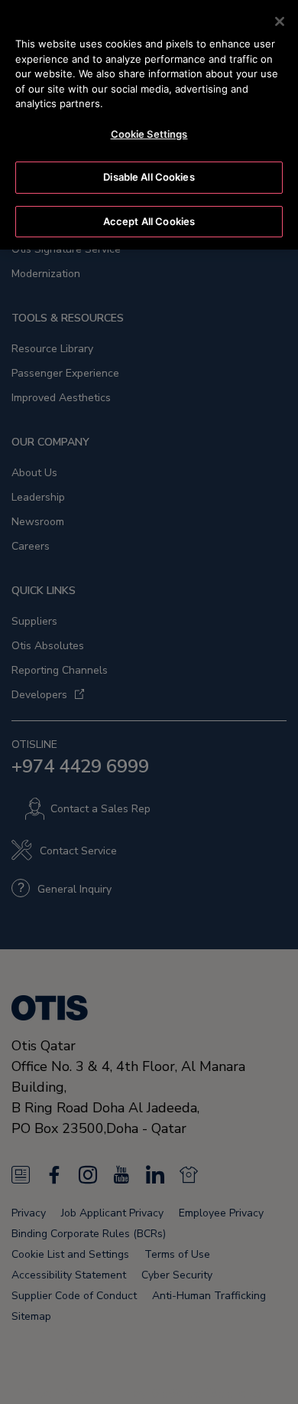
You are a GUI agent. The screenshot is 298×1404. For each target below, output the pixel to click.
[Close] (279, 21)
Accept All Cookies (149, 221)
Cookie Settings (149, 134)
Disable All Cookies (148, 177)
